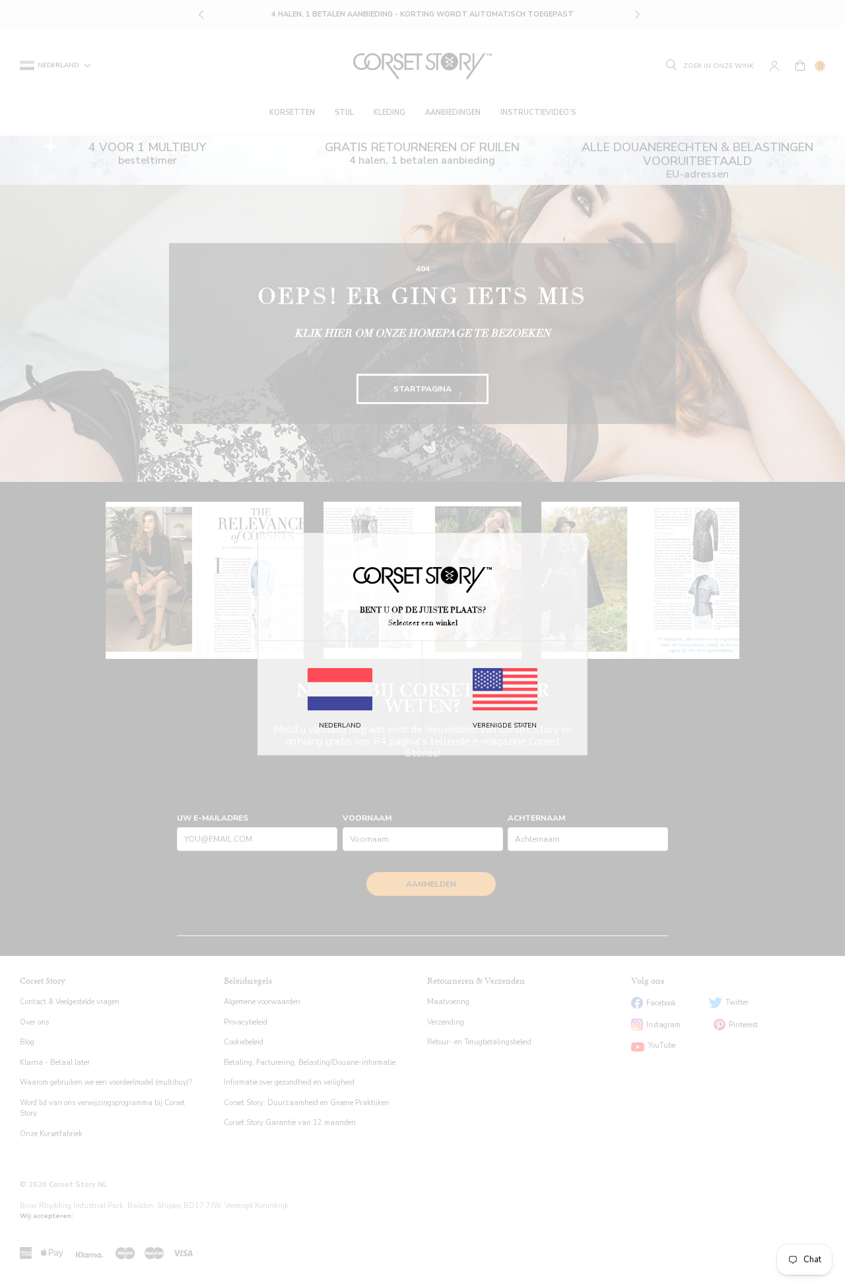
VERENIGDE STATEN (505, 725)
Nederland (340, 725)
